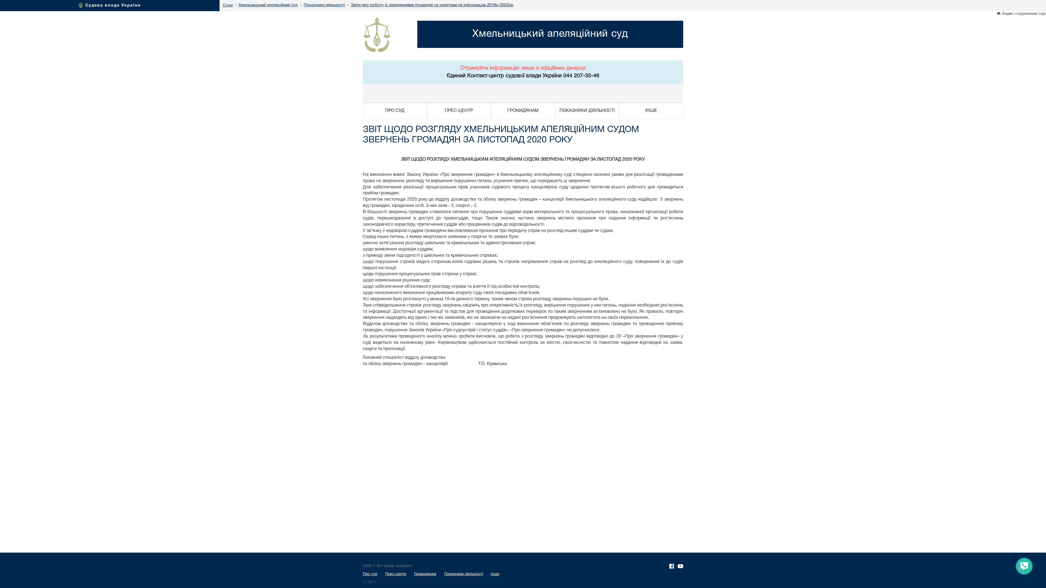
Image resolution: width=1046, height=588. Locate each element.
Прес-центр (395, 574)
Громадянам (425, 574)
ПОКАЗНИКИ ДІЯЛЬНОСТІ (587, 111)
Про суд (370, 574)
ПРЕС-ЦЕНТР (459, 111)
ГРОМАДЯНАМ (523, 111)
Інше (495, 574)
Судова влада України (113, 5)
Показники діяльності (463, 574)
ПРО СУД (395, 111)
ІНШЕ (651, 111)
